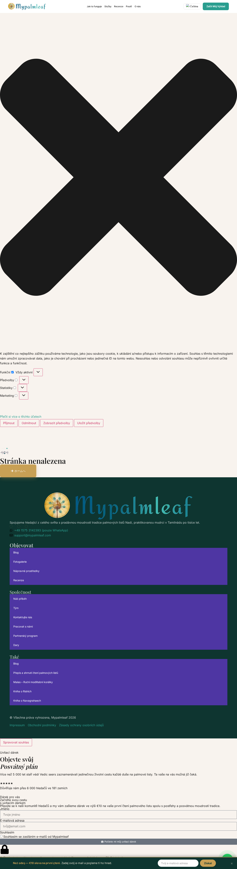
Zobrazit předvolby (56, 423)
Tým (16, 608)
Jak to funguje (94, 6)
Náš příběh (20, 598)
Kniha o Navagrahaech (27, 700)
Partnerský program (25, 635)
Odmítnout (29, 423)
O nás (138, 6)
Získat (208, 863)
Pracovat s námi (23, 626)
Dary (16, 645)
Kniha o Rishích (22, 691)
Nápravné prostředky (26, 570)
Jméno (4, 808)
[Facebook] (19, 526)
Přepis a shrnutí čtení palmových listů (35, 672)
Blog (16, 552)
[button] (118, 178)
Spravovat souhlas (16, 742)
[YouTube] (12, 526)
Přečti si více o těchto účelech (20, 416)
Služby (107, 6)
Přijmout (8, 423)
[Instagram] (27, 526)
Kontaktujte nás (22, 617)
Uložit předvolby (88, 423)
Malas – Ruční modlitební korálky (33, 682)
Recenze (118, 6)
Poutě (129, 6)
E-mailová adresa (12, 820)
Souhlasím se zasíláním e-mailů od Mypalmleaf (36, 836)
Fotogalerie (20, 561)
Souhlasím (7, 832)
